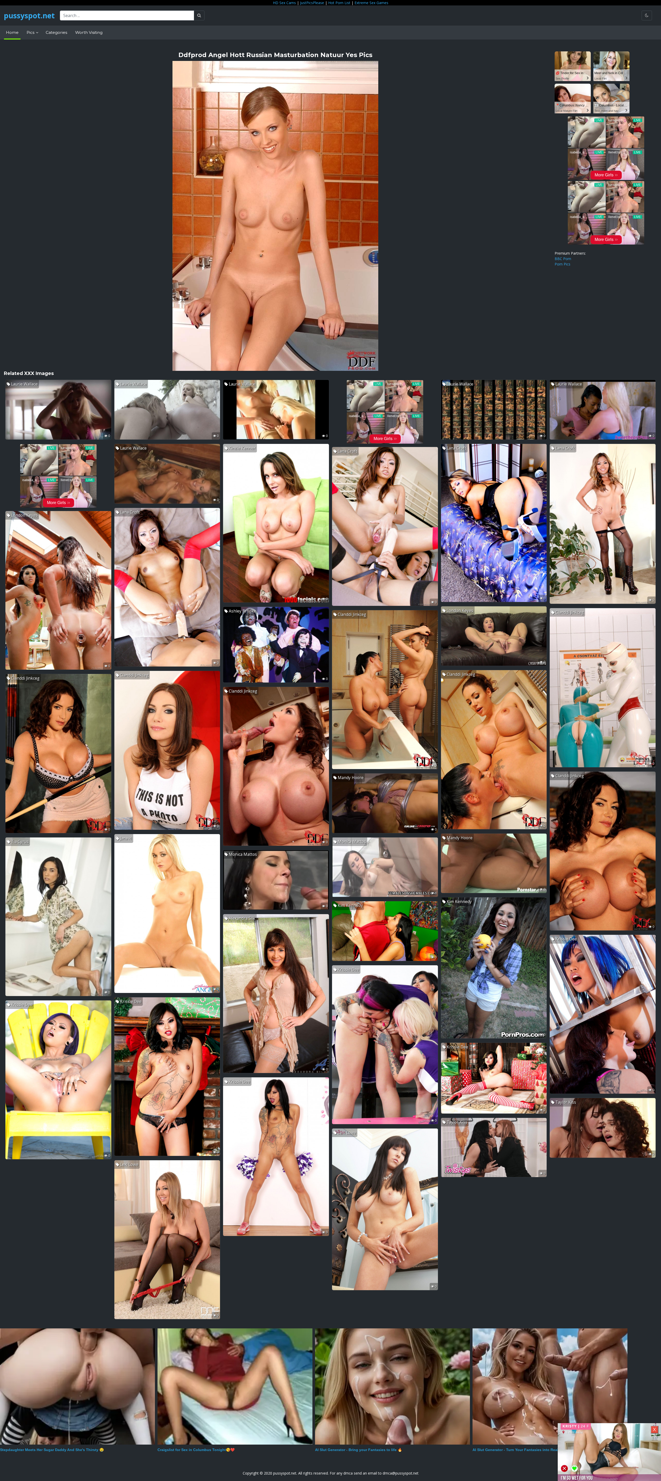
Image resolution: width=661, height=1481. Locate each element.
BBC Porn (563, 258)
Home (12, 32)
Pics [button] (31, 32)
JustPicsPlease (312, 2)
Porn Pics (562, 264)
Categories (56, 32)
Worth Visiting (89, 32)
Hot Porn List (339, 2)
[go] (199, 15)
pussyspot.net (29, 15)
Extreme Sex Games (371, 2)
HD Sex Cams (284, 2)
